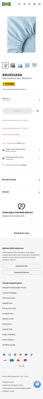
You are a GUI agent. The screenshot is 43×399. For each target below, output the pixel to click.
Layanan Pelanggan (9, 293)
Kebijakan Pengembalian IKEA (13, 216)
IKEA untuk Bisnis (8, 298)
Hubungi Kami (7, 303)
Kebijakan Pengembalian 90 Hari (14, 287)
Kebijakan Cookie (8, 391)
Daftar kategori (8, 339)
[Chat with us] (37, 384)
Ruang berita (7, 324)
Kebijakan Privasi (8, 382)
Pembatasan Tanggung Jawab (12, 385)
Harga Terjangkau (8, 334)
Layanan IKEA (7, 329)
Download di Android (21, 272)
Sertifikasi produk (8, 345)
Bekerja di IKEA (8, 319)
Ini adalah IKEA (7, 313)
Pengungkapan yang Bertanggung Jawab (16, 388)
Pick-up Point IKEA (9, 308)
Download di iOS (21, 266)
